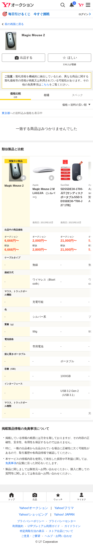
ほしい (72, 57)
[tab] (15, 95)
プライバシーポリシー (30, 521)
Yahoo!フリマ (64, 508)
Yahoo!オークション (33, 508)
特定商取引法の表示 (32, 531)
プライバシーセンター (62, 521)
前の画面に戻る (14, 24)
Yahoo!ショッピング (33, 514)
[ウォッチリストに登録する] (23, 178)
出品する (26, 57)
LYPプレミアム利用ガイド (44, 526)
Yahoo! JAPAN (64, 514)
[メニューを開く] (88, 5)
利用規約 (17, 526)
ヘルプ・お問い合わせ (58, 536)
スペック (77, 95)
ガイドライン (72, 526)
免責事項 (10, 463)
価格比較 (15, 95)
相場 (46, 95)
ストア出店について (61, 531)
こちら (45, 84)
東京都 (6, 113)
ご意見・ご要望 (30, 536)
